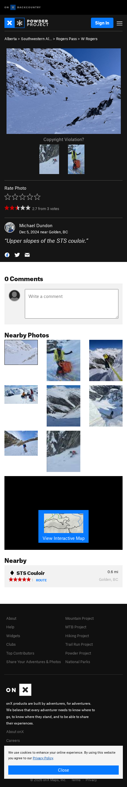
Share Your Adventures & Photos (33, 661)
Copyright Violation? (63, 139)
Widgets (13, 635)
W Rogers (89, 38)
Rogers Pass (66, 38)
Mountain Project (79, 618)
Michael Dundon (36, 225)
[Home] (29, 23)
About (11, 618)
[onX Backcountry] (22, 7)
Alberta (10, 38)
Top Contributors (20, 653)
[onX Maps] (18, 694)
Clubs (11, 644)
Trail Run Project (79, 644)
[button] (7, 254)
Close (63, 770)
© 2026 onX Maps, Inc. (48, 780)
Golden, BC (58, 231)
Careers (13, 740)
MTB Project (75, 626)
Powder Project (78, 653)
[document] (63, 762)
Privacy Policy (43, 758)
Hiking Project (77, 635)
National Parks (77, 661)
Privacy (91, 780)
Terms (76, 780)
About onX (15, 731)
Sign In (102, 22)
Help (10, 626)
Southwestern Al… (36, 38)
